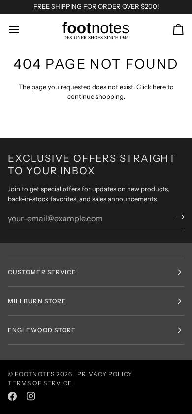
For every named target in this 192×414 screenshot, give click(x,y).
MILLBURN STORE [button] (37, 301)
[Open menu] (22, 30)
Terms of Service (40, 383)
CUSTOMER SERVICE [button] (42, 272)
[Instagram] (31, 396)
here (159, 87)
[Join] (176, 217)
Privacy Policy (104, 374)
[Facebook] (12, 396)
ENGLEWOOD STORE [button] (42, 330)
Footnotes (35, 374)
